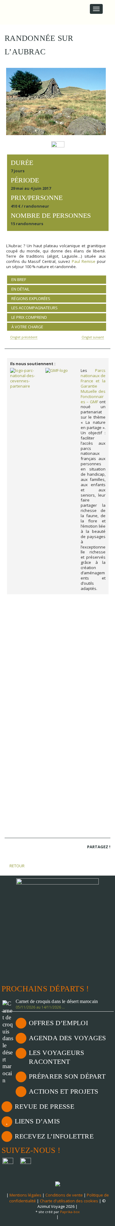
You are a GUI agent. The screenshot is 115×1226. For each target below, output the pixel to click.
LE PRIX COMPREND (29, 317)
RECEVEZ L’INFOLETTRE (54, 1136)
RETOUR (17, 866)
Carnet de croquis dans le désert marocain (57, 1001)
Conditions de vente (64, 1195)
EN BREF (18, 279)
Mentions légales (25, 1195)
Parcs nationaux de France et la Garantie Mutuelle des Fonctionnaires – (93, 386)
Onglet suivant (93, 337)
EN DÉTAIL (20, 289)
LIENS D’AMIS (37, 1121)
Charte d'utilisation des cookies (69, 1201)
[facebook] (90, 855)
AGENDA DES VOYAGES (67, 1038)
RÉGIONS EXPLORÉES (30, 298)
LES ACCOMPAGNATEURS (34, 307)
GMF (94, 401)
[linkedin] (98, 855)
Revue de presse (44, 1106)
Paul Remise (83, 261)
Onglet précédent (23, 337)
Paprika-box (70, 1211)
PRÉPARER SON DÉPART (67, 1076)
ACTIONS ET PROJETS (63, 1091)
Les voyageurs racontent (56, 1057)
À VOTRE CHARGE (27, 327)
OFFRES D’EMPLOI (58, 1023)
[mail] (106, 855)
